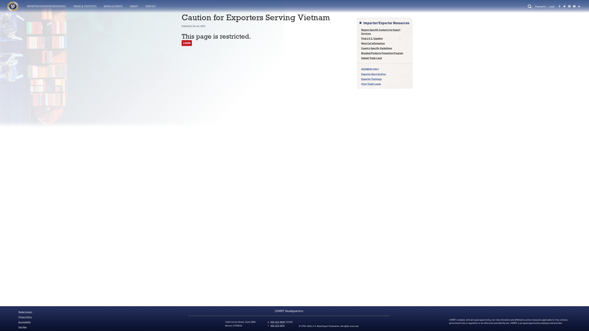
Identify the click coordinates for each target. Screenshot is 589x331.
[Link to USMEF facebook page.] (559, 6)
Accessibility (24, 322)
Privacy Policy (25, 317)
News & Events (113, 6)
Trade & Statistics (84, 6)
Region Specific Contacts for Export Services (380, 31)
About (134, 6)
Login (552, 6)
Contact (150, 6)
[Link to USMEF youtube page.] (574, 6)
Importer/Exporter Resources (46, 6)
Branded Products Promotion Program (382, 53)
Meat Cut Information (373, 43)
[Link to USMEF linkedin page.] (579, 6)
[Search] (530, 6)
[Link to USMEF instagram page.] (569, 6)
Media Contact (25, 312)
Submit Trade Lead (371, 58)
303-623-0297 (277, 325)
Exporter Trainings (371, 79)
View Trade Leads (371, 84)
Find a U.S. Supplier (372, 38)
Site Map (22, 327)
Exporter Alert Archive (373, 74)
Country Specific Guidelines (376, 48)
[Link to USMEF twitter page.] (564, 6)
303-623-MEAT (277, 322)
